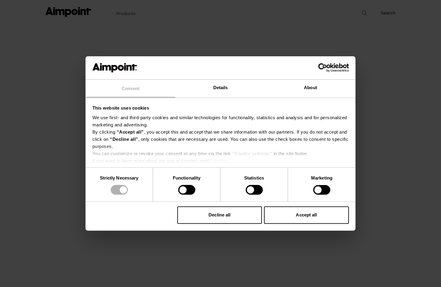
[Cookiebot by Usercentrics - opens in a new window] (322, 67)
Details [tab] (220, 87)
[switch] (186, 190)
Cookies (219, 160)
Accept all (306, 214)
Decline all (219, 214)
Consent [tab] (131, 88)
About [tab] (310, 87)
